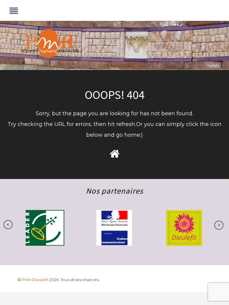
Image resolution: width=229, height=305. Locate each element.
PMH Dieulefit (35, 279)
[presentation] (215, 225)
